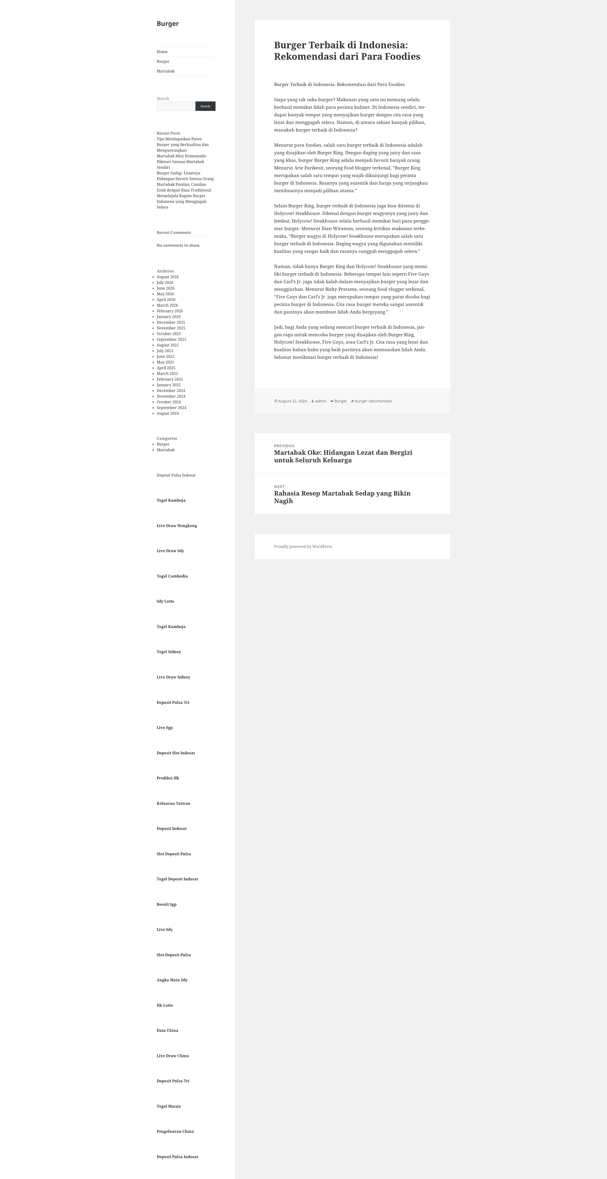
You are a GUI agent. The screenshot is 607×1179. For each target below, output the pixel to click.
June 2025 (166, 356)
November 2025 (171, 328)
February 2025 (170, 379)
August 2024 (168, 413)
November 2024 (171, 396)
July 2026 (165, 282)
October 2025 (169, 333)
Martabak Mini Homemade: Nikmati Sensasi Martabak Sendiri (182, 161)
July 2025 (165, 350)
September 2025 (171, 339)
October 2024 (169, 402)
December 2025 (171, 322)
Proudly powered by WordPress (303, 546)
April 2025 (166, 367)
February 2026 (170, 311)
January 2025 (169, 384)
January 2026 (169, 316)
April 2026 (166, 299)
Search (163, 98)
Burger (168, 23)
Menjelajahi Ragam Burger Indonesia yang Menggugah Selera (182, 201)
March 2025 (167, 373)
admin (320, 401)
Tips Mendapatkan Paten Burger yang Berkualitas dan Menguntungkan (183, 144)
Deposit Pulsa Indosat (176, 475)
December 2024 (171, 390)
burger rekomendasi (373, 401)
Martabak (166, 71)
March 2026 (167, 305)
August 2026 (168, 276)
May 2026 (165, 293)
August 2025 (168, 345)
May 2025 (165, 362)
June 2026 (166, 288)
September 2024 (171, 407)
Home (162, 51)
